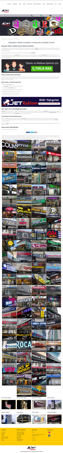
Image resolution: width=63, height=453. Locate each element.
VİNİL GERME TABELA (20, 439)
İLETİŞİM (2, 440)
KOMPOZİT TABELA (19, 440)
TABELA (2, 434)
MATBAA (2, 435)
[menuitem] (9, 3)
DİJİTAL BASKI (19, 438)
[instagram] (49, 432)
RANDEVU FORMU (55, 15)
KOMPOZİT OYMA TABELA (20, 434)
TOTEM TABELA (19, 435)
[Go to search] (61, 15)
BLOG (2, 439)
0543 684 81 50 (36, 15)
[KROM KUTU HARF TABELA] (24, 404)
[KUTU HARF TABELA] (8, 404)
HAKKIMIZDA (3, 433)
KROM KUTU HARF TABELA (20, 433)
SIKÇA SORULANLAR (4, 438)
